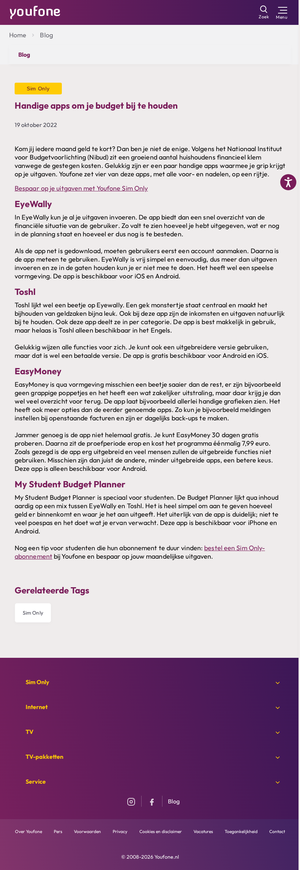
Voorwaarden (87, 831)
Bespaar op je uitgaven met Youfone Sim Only (81, 188)
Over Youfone (28, 831)
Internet (37, 706)
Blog (46, 35)
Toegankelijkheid (241, 831)
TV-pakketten (44, 756)
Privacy (120, 831)
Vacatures (203, 831)
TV (29, 731)
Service (36, 781)
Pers (58, 831)
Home (17, 35)
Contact (277, 831)
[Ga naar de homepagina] (35, 11)
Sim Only (33, 613)
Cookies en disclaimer (160, 831)
